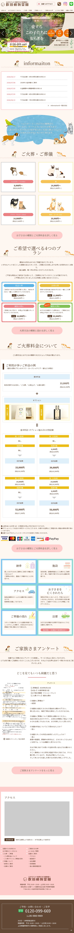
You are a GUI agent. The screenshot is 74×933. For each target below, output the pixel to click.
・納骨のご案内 (8, 864)
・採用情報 (32, 864)
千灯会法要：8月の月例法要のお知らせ (33, 94)
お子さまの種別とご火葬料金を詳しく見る (37, 235)
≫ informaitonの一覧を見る (57, 105)
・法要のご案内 (8, 866)
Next (71, 33)
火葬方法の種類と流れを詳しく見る (37, 330)
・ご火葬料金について (10, 856)
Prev (2, 33)
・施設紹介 (32, 859)
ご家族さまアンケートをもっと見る (37, 770)
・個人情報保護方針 (34, 866)
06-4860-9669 (35, 915)
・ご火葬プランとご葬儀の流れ (13, 859)
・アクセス (31, 856)
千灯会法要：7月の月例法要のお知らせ (33, 100)
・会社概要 (32, 861)
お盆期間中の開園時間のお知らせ (31, 88)
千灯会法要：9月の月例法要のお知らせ (33, 77)
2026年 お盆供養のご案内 (28, 82)
